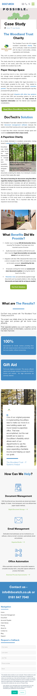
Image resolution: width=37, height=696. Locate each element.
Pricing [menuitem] (3, 625)
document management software (16, 125)
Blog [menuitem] (2, 633)
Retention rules (11, 277)
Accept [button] (14, 692)
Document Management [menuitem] (8, 615)
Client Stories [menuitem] (4, 623)
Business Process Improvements (16, 575)
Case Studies (16, 28)
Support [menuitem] (3, 636)
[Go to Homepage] (12, 4)
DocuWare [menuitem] (4, 617)
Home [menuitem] (2, 612)
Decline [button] (22, 692)
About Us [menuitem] (3, 628)
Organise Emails (17, 542)
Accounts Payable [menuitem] (6, 620)
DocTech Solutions (18, 287)
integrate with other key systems (25, 94)
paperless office (11, 143)
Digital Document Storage (17, 509)
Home (8, 28)
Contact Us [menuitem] (4, 631)
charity (30, 45)
